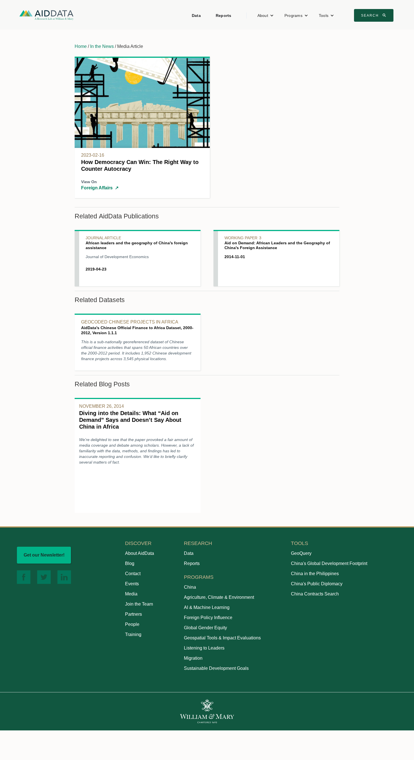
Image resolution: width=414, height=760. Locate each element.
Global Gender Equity (205, 627)
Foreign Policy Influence (208, 617)
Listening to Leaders (204, 648)
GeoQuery (301, 553)
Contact (133, 573)
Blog (129, 563)
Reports (224, 15)
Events (132, 583)
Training (133, 634)
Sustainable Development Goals (216, 668)
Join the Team (139, 604)
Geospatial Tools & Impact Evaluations (222, 637)
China (190, 587)
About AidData (139, 553)
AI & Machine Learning (207, 607)
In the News (102, 46)
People (132, 624)
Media (131, 593)
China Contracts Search (315, 593)
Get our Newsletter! (44, 555)
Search (374, 15)
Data (196, 15)
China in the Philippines (315, 573)
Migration (193, 658)
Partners (133, 614)
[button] (266, 15)
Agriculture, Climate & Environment (219, 597)
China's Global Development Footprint (329, 563)
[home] (46, 15)
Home (81, 46)
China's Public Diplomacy (316, 583)
